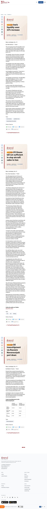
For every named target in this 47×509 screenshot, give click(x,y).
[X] (7, 497)
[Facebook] (5, 497)
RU (44, 506)
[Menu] (45, 2)
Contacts (26, 477)
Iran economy (9, 118)
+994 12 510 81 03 (4, 467)
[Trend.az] (5, 2)
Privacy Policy (26, 487)
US (10, 313)
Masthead (26, 476)
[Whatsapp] (2, 497)
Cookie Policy (26, 490)
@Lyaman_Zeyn (9, 308)
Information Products (5, 487)
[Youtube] (10, 497)
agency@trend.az (4, 468)
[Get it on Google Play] (13, 502)
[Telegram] (12, 497)
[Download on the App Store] (4, 502)
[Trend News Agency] (4, 458)
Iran (7, 313)
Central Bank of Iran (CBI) (11, 121)
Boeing (14, 313)
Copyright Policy (27, 489)
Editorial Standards (27, 479)
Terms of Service (27, 485)
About (25, 474)
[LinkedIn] (15, 497)
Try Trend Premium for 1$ (13, 132)
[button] (2, 17)
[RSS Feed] (18, 497)
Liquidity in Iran (16, 118)
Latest (2, 474)
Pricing (2, 485)
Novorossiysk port (10, 421)
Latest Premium (4, 476)
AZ (42, 506)
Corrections (26, 481)
